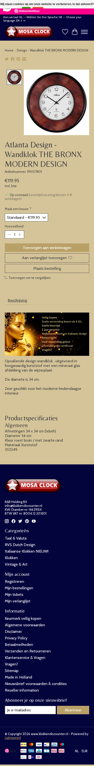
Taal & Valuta (16, 538)
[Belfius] (23, 751)
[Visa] (39, 745)
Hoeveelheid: (14, 226)
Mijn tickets (14, 594)
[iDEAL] (23, 745)
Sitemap (12, 670)
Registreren (14, 581)
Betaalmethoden (19, 644)
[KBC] (39, 751)
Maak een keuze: (18, 209)
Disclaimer (13, 631)
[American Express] (31, 751)
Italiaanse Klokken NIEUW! (26, 551)
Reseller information (22, 690)
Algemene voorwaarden (25, 625)
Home (9, 50)
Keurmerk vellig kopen (23, 618)
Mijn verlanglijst (17, 601)
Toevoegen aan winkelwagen (47, 247)
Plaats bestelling (47, 268)
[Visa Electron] (54, 745)
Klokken (11, 557)
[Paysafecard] (23, 757)
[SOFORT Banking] (61, 751)
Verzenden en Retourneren (28, 651)
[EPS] (39, 757)
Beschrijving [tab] (17, 300)
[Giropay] (31, 757)
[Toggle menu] (84, 32)
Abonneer (73, 710)
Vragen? (11, 664)
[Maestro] (62, 745)
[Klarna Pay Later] (54, 751)
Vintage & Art (16, 564)
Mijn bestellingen (19, 588)
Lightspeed (13, 738)
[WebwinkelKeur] (10, 751)
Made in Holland (18, 677)
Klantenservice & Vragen (25, 657)
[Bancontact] (47, 745)
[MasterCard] (31, 745)
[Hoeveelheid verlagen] (9, 235)
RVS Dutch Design (20, 544)
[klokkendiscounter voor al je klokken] (30, 32)
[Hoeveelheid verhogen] (19, 235)
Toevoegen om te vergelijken (29, 278)
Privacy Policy (16, 638)
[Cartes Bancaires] (47, 751)
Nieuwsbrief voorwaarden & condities (36, 683)
